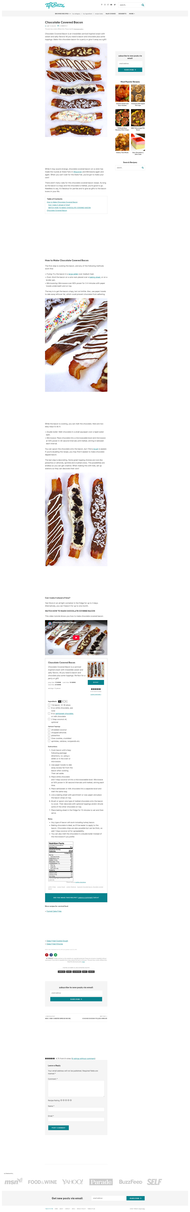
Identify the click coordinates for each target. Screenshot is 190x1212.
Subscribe (75, 999)
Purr (144, 1208)
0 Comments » (63, 25)
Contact (67, 1208)
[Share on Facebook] (51, 954)
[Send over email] (55, 954)
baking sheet (95, 277)
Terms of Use (91, 1208)
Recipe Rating (54, 1100)
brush (96, 449)
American (61, 971)
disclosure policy (78, 29)
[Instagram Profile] (105, 4)
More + (132, 13)
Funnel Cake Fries (54, 911)
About (61, 1208)
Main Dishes (111, 13)
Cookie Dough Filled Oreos (94, 1017)
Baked (69, 971)
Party (85, 971)
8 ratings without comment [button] (83, 1058)
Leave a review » (96, 694)
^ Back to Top (49, 1208)
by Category (76, 13)
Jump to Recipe (51, 26)
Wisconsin (77, 172)
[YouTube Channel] (111, 4)
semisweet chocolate (64, 714)
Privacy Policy (81, 1208)
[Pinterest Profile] (102, 4)
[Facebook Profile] (108, 4)
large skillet (73, 274)
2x (62, 701)
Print (97, 682)
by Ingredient (87, 13)
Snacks (91, 971)
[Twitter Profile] (114, 4)
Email (51, 1116)
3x (65, 701)
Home (56, 1208)
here (83, 962)
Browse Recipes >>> (63, 13)
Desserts (122, 13)
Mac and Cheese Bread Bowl (58, 1017)
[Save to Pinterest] (46, 954)
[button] (92, 689)
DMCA (73, 1208)
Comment (53, 1079)
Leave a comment (85, 897)
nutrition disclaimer (80, 882)
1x (59, 701)
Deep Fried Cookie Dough (57, 941)
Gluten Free (76, 971)
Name (51, 1106)
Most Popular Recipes (130, 82)
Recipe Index (99, 13)
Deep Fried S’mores (55, 944)
